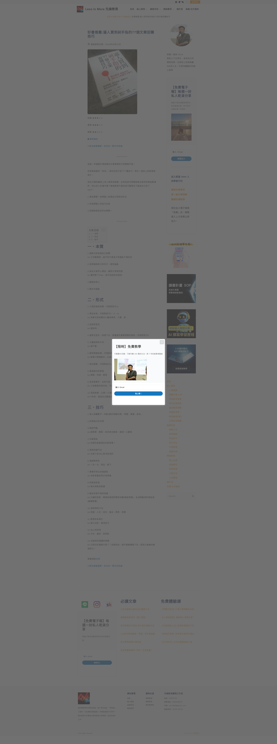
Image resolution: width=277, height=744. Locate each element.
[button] (138, 369)
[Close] (162, 342)
